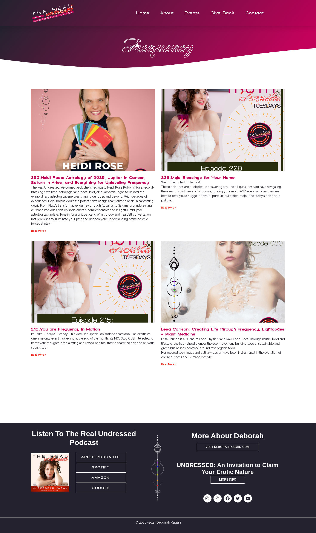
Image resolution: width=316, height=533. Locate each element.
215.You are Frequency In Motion (65, 329)
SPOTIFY (101, 467)
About (167, 13)
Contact (255, 13)
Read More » (38, 230)
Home (143, 13)
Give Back (223, 13)
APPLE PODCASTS (100, 457)
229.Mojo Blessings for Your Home (198, 177)
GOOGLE (101, 488)
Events (192, 13)
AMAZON (101, 477)
